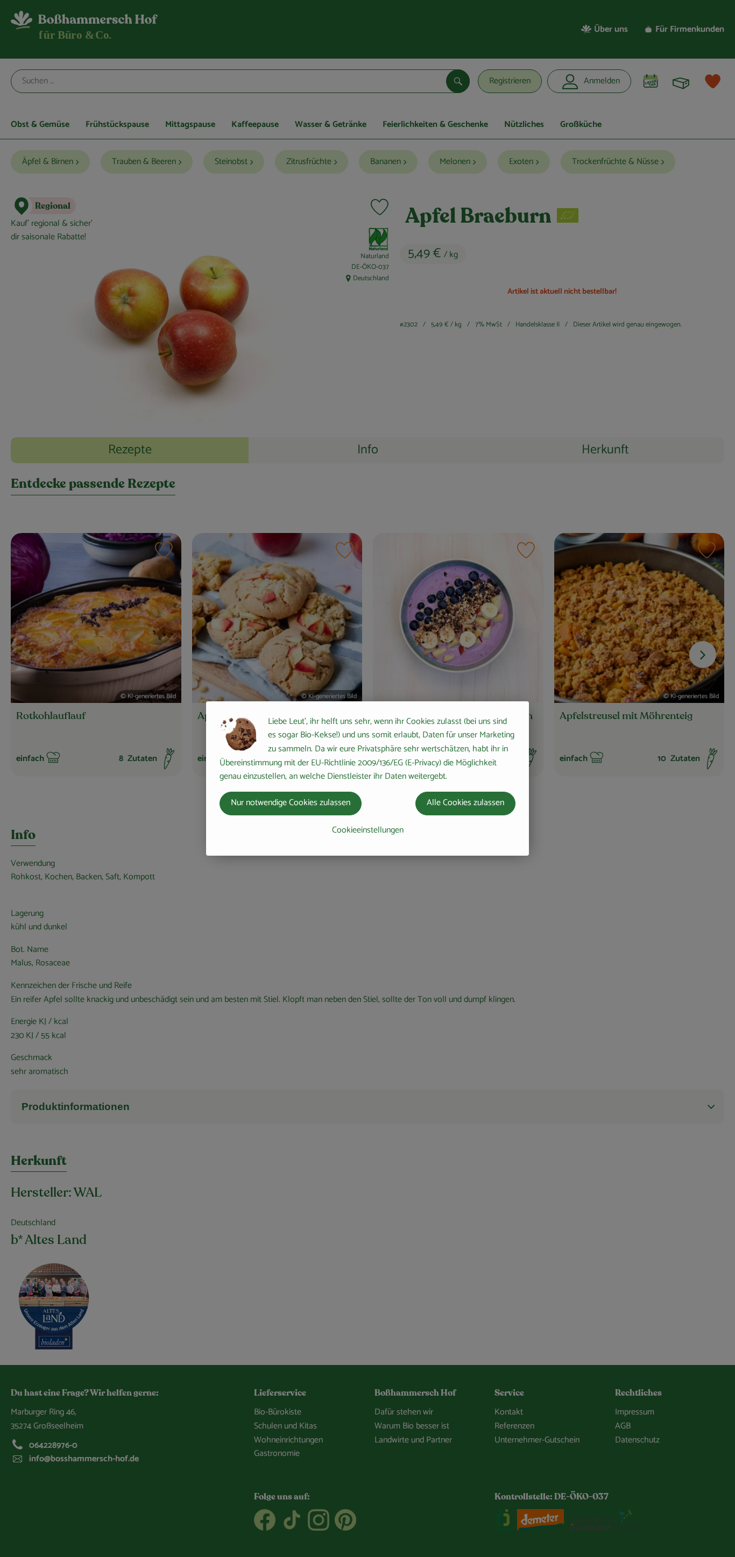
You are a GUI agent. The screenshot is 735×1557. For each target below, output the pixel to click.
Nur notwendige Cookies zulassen (290, 802)
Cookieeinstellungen (368, 830)
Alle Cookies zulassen (465, 802)
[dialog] (367, 778)
